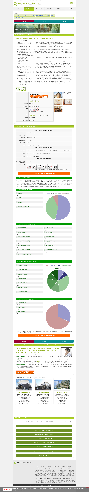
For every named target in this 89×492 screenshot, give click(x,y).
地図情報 (64, 21)
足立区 (58, 470)
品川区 (46, 471)
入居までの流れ (48, 468)
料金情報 (44, 21)
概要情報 (24, 21)
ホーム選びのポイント (39, 468)
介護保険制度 (68, 466)
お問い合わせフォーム (53, 482)
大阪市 (67, 475)
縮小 (70, 3)
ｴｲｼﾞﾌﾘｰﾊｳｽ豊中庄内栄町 (42, 392)
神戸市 (40, 476)
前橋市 (41, 475)
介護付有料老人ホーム (36, 360)
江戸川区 (69, 470)
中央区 (72, 471)
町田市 (66, 473)
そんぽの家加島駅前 (62, 392)
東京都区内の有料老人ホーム (50, 470)
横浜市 (73, 473)
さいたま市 (63, 474)
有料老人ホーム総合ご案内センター (29, 3)
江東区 (43, 471)
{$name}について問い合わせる (39, 96)
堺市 (70, 475)
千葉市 (52, 474)
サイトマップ (66, 468)
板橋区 (65, 470)
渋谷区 (50, 471)
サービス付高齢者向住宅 (67, 478)
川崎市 (36, 474)
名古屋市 (55, 475)
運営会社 (61, 468)
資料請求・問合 (7, 489)
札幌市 (48, 475)
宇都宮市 (37, 475)
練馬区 (48, 473)
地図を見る (44, 115)
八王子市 (62, 473)
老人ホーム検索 (44, 466)
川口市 (67, 474)
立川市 (69, 473)
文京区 (51, 473)
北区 (40, 471)
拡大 (73, 3)
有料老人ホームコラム (52, 466)
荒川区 (61, 470)
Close (87, 487)
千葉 (59, 474)
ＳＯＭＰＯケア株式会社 (34, 101)
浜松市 (63, 475)
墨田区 (60, 471)
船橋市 (56, 474)
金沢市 (47, 476)
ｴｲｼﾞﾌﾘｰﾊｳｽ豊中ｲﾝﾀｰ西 (24, 392)
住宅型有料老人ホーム (46, 360)
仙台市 (51, 475)
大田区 (73, 470)
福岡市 (54, 476)
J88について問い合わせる (25, 372)
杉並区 (57, 471)
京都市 (36, 476)
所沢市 (71, 474)
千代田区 (37, 473)
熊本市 (58, 476)
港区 (55, 473)
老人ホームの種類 (61, 466)
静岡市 (59, 475)
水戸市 (44, 475)
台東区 (68, 471)
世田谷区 (64, 471)
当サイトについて (55, 468)
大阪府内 (39, 361)
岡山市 (43, 476)
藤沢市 (40, 474)
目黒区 (58, 473)
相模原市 (44, 474)
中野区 (44, 473)
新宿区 (53, 471)
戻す (72, 3)
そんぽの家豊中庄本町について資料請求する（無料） (44, 173)
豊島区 (41, 473)
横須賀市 (48, 474)
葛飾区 (36, 471)
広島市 (51, 476)
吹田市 (73, 475)
